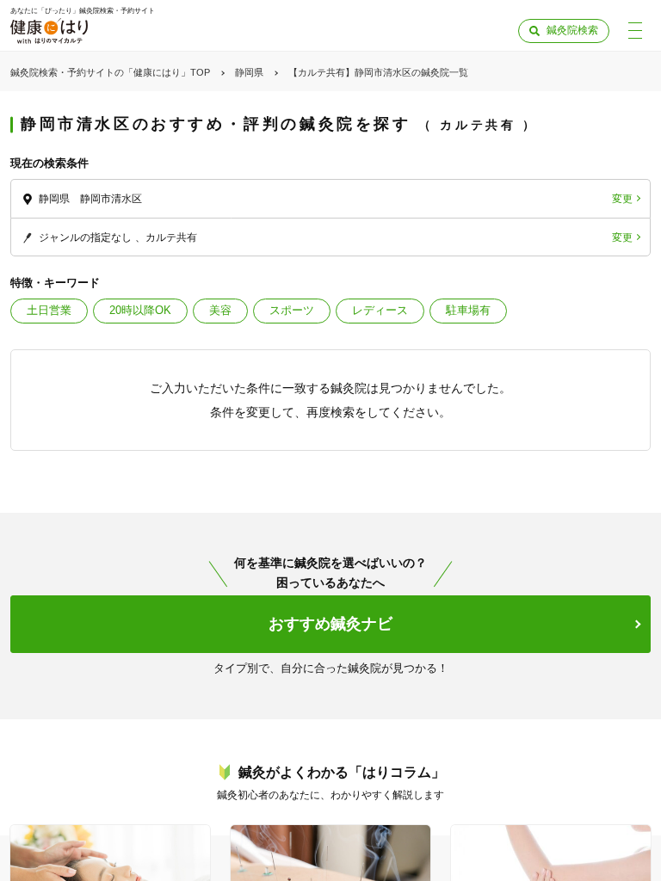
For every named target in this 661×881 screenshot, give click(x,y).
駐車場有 (468, 310)
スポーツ (291, 310)
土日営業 (49, 310)
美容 (220, 310)
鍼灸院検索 (572, 30)
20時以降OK (140, 310)
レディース (380, 310)
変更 (622, 199)
